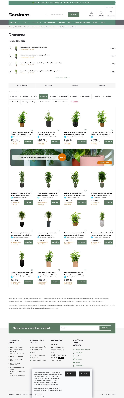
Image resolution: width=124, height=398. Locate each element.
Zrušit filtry (75, 102)
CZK (110, 7)
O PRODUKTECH (37, 350)
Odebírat (105, 328)
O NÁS (53, 352)
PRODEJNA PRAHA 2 (57, 347)
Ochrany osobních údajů (54, 390)
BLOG (33, 352)
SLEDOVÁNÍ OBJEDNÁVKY (18, 376)
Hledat (74, 15)
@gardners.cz (79, 365)
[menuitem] (15, 22)
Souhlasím (84, 374)
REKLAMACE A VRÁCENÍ (17, 354)
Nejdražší (75, 85)
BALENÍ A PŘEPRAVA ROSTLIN (16, 350)
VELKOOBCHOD (56, 360)
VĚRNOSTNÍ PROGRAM (39, 360)
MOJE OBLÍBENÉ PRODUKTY (15, 364)
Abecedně (102, 85)
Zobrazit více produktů (61, 78)
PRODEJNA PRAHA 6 (57, 350)
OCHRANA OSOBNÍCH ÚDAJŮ (17, 360)
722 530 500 (79, 353)
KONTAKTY (54, 345)
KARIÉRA (54, 358)
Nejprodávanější (22, 85)
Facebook (78, 356)
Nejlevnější (48, 85)
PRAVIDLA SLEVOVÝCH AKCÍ (17, 372)
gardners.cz (79, 359)
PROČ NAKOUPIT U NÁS (58, 355)
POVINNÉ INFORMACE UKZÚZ (17, 368)
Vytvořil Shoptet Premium (108, 394)
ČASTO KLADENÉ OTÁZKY (39, 347)
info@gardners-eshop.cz (83, 349)
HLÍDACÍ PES (36, 358)
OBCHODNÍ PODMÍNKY (17, 357)
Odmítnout (70, 374)
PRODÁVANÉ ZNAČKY (38, 355)
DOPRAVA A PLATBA (16, 347)
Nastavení (38, 395)
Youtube (78, 362)
